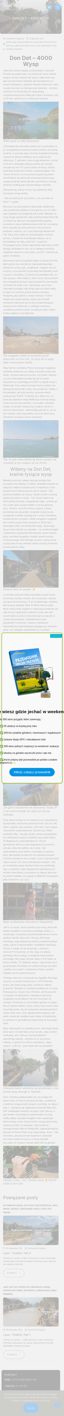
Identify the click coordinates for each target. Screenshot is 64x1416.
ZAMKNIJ (56, 635)
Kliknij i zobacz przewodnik (32, 772)
